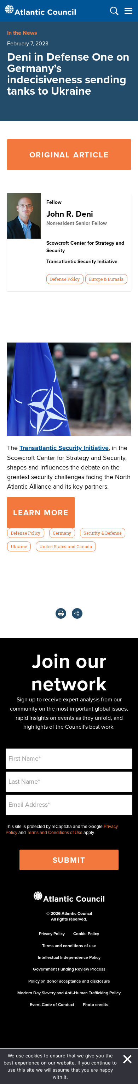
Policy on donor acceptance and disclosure (69, 981)
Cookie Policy (86, 933)
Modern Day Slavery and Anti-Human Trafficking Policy (69, 993)
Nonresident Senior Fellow (76, 223)
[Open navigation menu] (128, 11)
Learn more (41, 512)
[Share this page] (77, 613)
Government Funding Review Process (69, 969)
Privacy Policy (52, 933)
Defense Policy (65, 279)
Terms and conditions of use (69, 946)
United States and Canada (65, 546)
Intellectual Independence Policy (69, 957)
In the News (22, 33)
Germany (62, 533)
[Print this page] (61, 613)
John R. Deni (69, 213)
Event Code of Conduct (52, 1004)
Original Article (69, 154)
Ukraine (19, 546)
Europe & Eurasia (106, 279)
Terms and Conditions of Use (54, 832)
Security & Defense (102, 533)
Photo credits (95, 1004)
